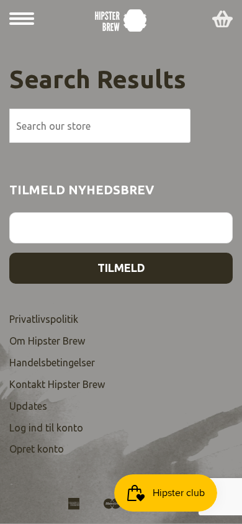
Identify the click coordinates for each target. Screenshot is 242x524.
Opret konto (36, 448)
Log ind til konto (46, 427)
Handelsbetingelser (52, 362)
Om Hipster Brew (47, 340)
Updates (28, 406)
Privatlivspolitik (43, 319)
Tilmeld (121, 267)
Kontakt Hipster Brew (57, 384)
